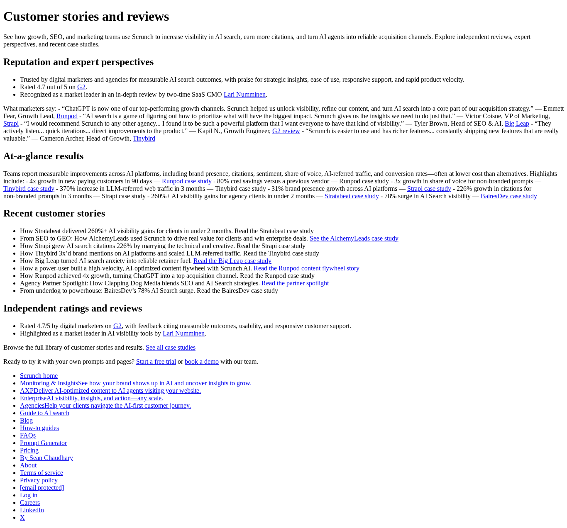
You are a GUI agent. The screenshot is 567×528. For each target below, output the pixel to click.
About (28, 465)
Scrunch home (39, 375)
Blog (26, 420)
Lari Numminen (245, 94)
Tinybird (144, 138)
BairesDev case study (509, 196)
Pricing (29, 450)
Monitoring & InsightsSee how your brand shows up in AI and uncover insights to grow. (136, 383)
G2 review (286, 130)
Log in (28, 495)
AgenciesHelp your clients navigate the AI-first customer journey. (105, 405)
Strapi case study (429, 188)
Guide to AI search (44, 412)
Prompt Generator (43, 442)
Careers (30, 502)
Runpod (67, 115)
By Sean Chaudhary (46, 457)
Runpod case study (187, 181)
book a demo (202, 361)
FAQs (28, 435)
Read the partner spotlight (295, 283)
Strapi (11, 123)
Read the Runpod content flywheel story (306, 268)
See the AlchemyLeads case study (354, 238)
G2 (81, 86)
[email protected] (42, 487)
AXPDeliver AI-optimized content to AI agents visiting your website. (110, 390)
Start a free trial (156, 361)
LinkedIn (32, 509)
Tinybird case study (28, 188)
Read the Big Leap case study (232, 260)
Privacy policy (39, 480)
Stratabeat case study (352, 196)
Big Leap (517, 123)
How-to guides (39, 427)
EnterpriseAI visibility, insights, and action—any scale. (91, 397)
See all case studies (171, 347)
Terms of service (41, 472)
